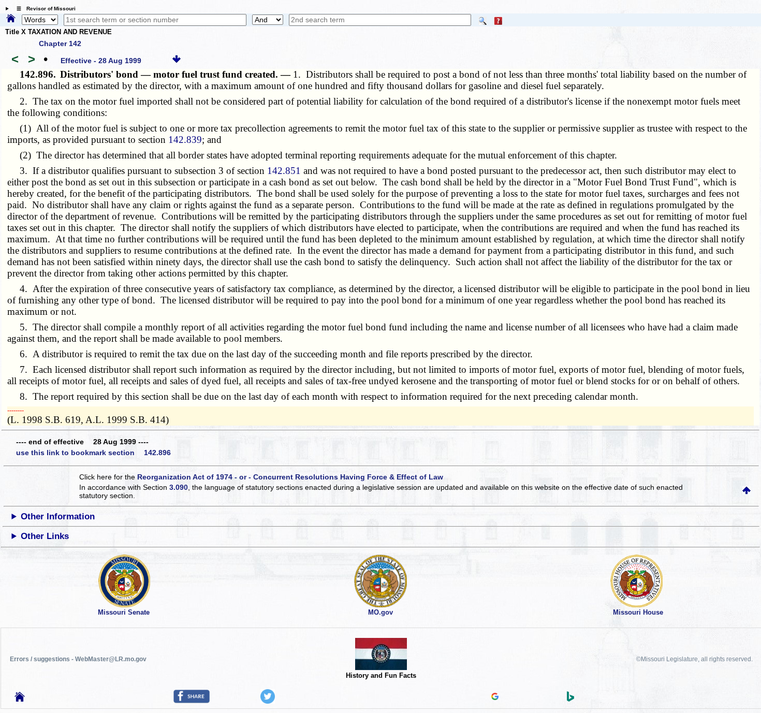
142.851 (284, 170)
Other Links (45, 536)
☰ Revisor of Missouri (43, 8)
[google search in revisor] (495, 697)
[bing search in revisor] (570, 699)
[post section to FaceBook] (191, 700)
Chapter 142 (60, 43)
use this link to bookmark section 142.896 (93, 452)
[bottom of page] (176, 60)
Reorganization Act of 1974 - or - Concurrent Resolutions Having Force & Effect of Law (290, 477)
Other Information (58, 516)
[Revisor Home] (19, 699)
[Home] (11, 19)
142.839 (185, 139)
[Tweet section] (267, 701)
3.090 (178, 487)
